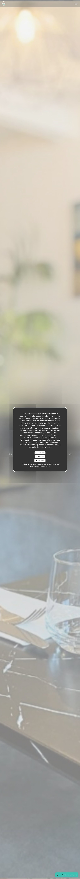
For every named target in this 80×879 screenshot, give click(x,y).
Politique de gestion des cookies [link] (40, 466)
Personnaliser (40, 460)
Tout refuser (40, 457)
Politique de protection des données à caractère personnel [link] (40, 464)
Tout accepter (40, 453)
